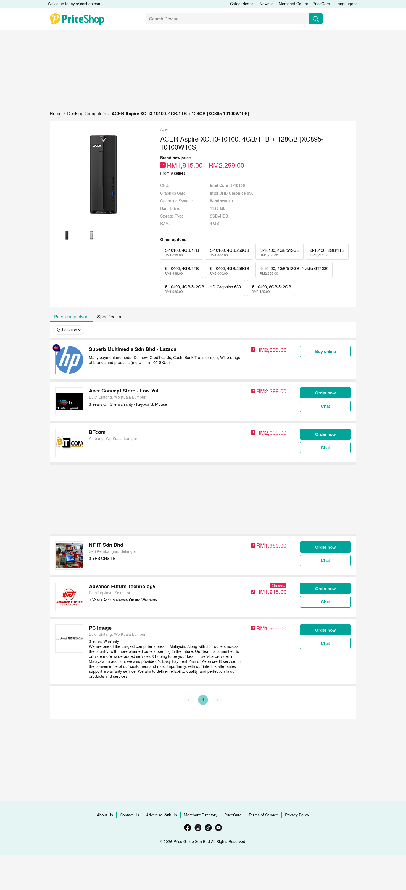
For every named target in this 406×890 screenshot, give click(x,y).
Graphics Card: (173, 193)
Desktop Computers (86, 113)
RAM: (165, 223)
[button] (56, 113)
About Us (105, 815)
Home (56, 113)
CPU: (164, 185)
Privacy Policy (297, 815)
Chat (325, 406)
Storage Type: (172, 216)
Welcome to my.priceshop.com (74, 3)
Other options (173, 239)
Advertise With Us (161, 815)
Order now (325, 393)
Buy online (325, 351)
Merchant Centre (293, 3)
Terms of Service (263, 815)
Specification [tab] (110, 316)
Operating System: (176, 200)
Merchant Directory (200, 815)
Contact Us (129, 815)
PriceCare (321, 3)
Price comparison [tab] (71, 316)
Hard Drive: (170, 208)
